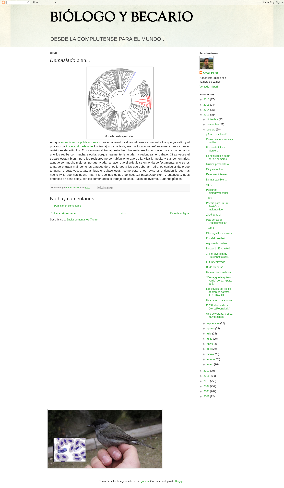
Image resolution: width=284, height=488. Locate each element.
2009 (206, 386)
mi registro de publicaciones (79, 142)
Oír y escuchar (214, 169)
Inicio (123, 213)
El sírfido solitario (216, 238)
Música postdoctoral (217, 164)
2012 (206, 370)
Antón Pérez (210, 73)
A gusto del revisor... (217, 243)
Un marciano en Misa (218, 272)
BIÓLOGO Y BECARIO (121, 18)
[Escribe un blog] (102, 187)
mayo (210, 343)
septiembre (213, 323)
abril (209, 348)
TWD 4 (210, 228)
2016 (206, 99)
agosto (211, 328)
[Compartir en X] (105, 187)
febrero (211, 359)
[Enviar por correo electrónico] (99, 187)
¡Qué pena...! (213, 214)
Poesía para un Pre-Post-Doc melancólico (217, 206)
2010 (206, 381)
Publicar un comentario (67, 205)
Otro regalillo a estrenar (219, 233)
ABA (209, 184)
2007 (206, 396)
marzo (210, 354)
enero (210, 364)
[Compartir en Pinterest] (111, 187)
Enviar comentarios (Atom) (82, 219)
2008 (206, 391)
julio (209, 333)
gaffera (145, 481)
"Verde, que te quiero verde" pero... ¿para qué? (219, 280)
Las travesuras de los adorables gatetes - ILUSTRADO (218, 291)
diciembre (213, 119)
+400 (209, 198)
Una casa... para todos (219, 300)
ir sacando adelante (79, 146)
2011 (206, 375)
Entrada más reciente (63, 213)
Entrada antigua (179, 213)
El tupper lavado (215, 262)
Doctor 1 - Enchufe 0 (218, 248)
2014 (206, 109)
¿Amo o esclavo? (216, 134)
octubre (211, 129)
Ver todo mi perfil (209, 86)
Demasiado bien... (216, 179)
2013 (206, 115)
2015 (206, 104)
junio (210, 338)
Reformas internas (216, 174)
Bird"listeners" (214, 267)
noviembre (213, 124)
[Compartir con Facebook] (108, 187)
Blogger (179, 481)
